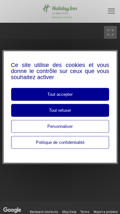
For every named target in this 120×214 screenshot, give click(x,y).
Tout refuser (60, 110)
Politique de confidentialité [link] (60, 142)
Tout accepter (60, 94)
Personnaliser (60, 126)
